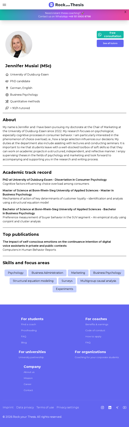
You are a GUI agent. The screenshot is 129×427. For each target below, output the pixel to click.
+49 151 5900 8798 (80, 16)
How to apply (93, 336)
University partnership (31, 357)
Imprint (8, 407)
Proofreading (29, 330)
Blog (24, 342)
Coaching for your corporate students (97, 357)
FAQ (23, 336)
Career (27, 384)
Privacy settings (68, 407)
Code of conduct (95, 330)
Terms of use (45, 407)
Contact (28, 390)
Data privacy (25, 407)
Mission (28, 378)
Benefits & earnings (96, 324)
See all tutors (110, 43)
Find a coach (28, 324)
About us (29, 372)
